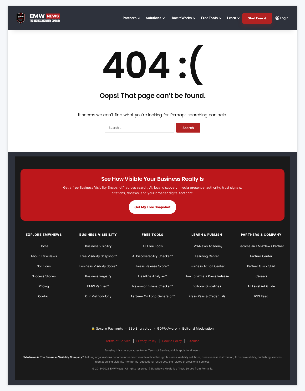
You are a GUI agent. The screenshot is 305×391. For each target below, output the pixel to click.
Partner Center (261, 256)
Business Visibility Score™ (98, 266)
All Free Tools (152, 246)
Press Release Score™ (152, 266)
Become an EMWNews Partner (261, 246)
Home (44, 246)
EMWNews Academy (207, 246)
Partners (130, 18)
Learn (231, 18)
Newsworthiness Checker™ (152, 286)
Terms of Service (118, 341)
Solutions (153, 18)
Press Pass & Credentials (206, 296)
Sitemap (193, 341)
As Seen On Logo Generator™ (153, 296)
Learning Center (207, 256)
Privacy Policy (146, 341)
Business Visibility (98, 246)
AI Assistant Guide (261, 286)
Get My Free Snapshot (152, 207)
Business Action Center (206, 266)
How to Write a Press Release (207, 276)
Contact (44, 296)
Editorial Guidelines (207, 286)
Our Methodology (98, 296)
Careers (261, 276)
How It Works (181, 18)
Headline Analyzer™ (152, 276)
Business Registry (98, 276)
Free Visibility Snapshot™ (98, 256)
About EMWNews (44, 256)
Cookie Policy (172, 341)
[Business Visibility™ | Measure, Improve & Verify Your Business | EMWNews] (41, 18)
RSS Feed (261, 296)
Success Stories (44, 276)
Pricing (44, 286)
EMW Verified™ (98, 286)
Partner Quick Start (261, 266)
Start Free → (257, 18)
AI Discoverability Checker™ (152, 256)
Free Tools (209, 18)
